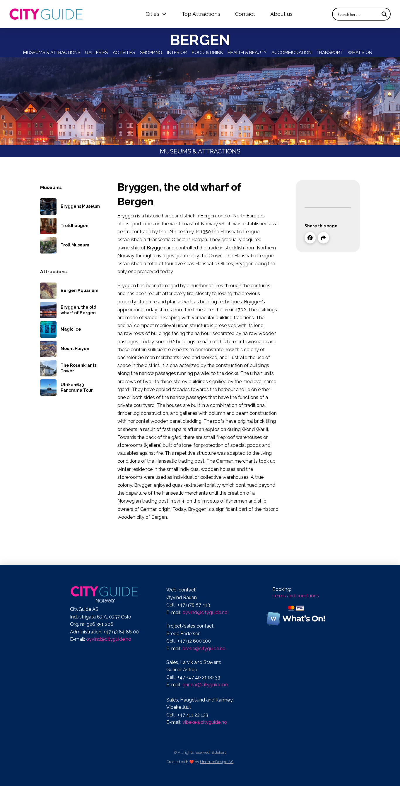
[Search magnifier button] (384, 14)
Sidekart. (219, 752)
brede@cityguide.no (203, 648)
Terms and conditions (295, 596)
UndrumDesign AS (216, 762)
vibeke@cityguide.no (204, 722)
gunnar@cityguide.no (205, 684)
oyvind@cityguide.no (108, 639)
